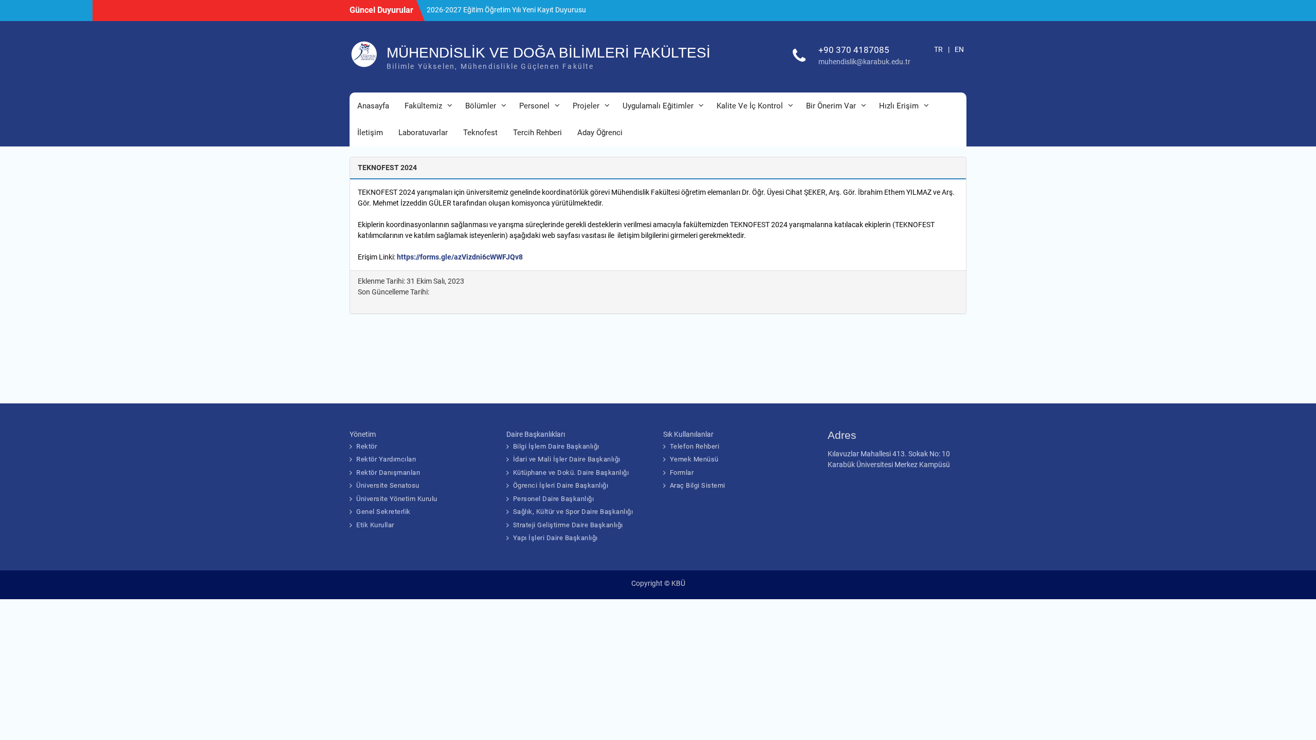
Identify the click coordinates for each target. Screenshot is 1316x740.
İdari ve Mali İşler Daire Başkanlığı (566, 459)
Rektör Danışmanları (388, 472)
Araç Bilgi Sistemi (697, 485)
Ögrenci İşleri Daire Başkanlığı (561, 485)
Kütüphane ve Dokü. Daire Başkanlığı (571, 472)
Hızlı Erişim (899, 105)
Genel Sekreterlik (383, 511)
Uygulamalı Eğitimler (658, 105)
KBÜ (678, 583)
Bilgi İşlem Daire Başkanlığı (556, 446)
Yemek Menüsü (694, 459)
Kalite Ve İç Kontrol (750, 105)
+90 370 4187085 (853, 50)
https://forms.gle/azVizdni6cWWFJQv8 (460, 257)
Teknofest (480, 132)
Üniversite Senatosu (387, 485)
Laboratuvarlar (423, 132)
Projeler (586, 105)
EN (959, 49)
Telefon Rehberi (695, 446)
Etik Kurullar (375, 525)
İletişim (370, 132)
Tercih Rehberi (537, 132)
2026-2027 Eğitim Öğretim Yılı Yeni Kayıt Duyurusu (506, 10)
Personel (534, 105)
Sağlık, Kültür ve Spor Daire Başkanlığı (573, 511)
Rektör (366, 446)
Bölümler (480, 105)
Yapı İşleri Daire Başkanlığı (555, 538)
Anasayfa (373, 105)
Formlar (682, 472)
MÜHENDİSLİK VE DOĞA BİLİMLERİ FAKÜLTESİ (548, 53)
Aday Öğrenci (600, 132)
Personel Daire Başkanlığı (553, 499)
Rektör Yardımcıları (386, 459)
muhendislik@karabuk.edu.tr (864, 62)
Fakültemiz (423, 105)
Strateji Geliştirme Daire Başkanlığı (568, 525)
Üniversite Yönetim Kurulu (396, 499)
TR (938, 49)
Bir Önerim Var (831, 105)
